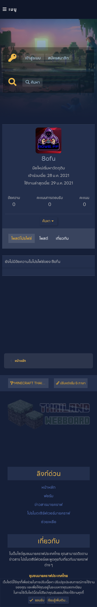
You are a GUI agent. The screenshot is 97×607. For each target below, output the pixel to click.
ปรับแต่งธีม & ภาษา (72, 383)
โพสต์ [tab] (43, 238)
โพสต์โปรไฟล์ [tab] (21, 238)
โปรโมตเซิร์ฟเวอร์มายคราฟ (48, 513)
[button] (48, 9)
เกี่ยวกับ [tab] (62, 238)
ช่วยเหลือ (48, 522)
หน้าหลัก (48, 487)
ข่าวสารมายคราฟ (48, 504)
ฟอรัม (48, 496)
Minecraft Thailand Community (30, 383)
